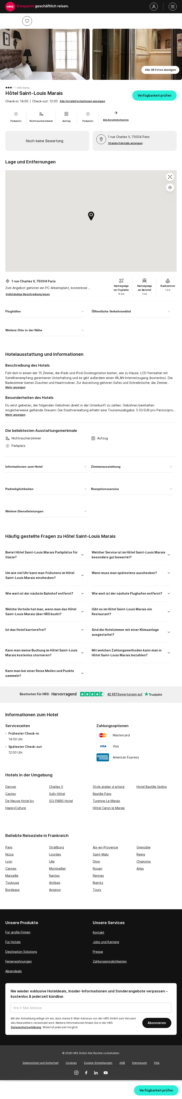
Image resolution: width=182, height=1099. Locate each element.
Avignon (55, 890)
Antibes (54, 883)
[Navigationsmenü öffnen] (173, 7)
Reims (140, 854)
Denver (10, 787)
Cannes (10, 868)
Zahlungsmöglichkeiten (110, 961)
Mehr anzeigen (15, 387)
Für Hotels (13, 942)
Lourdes (55, 854)
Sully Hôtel (57, 794)
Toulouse (12, 883)
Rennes (98, 875)
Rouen (97, 868)
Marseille (11, 875)
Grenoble (143, 847)
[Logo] (10, 6)
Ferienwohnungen (18, 961)
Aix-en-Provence (105, 847)
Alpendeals (13, 971)
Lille (52, 861)
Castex (10, 794)
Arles (140, 868)
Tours (97, 890)
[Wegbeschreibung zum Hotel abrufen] (170, 187)
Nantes (54, 875)
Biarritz (98, 883)
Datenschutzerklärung (26, 1027)
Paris (8, 847)
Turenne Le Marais (106, 801)
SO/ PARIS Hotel (61, 801)
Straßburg (56, 847)
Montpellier (57, 868)
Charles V (56, 787)
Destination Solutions (21, 951)
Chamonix (143, 861)
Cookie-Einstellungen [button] (98, 1063)
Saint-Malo (101, 854)
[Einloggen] (154, 7)
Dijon (96, 861)
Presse (98, 951)
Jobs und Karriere (106, 942)
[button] (27, 21)
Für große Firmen (17, 932)
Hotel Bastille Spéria (151, 787)
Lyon (8, 861)
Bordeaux (12, 890)
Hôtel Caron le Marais (109, 808)
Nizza (9, 854)
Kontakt (98, 932)
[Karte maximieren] (170, 177)
